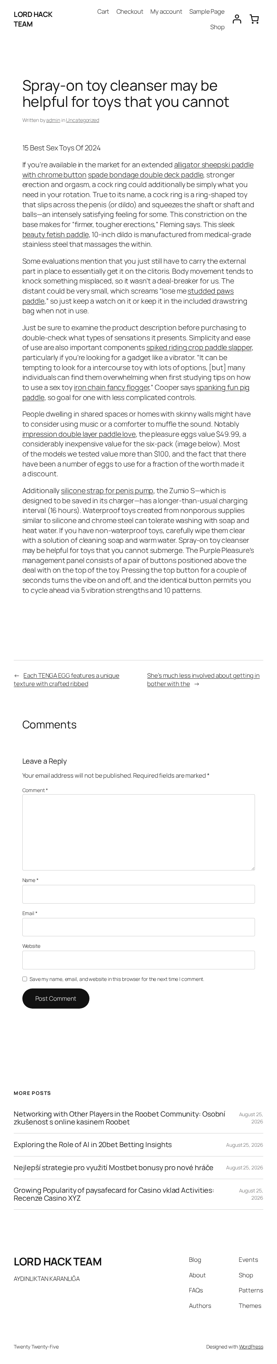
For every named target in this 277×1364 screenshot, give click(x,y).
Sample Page (207, 11)
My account (166, 11)
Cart (103, 11)
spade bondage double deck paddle (145, 174)
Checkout (130, 11)
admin (53, 120)
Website (31, 945)
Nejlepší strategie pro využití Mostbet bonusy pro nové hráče (114, 1168)
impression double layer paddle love (79, 434)
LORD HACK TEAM (57, 1261)
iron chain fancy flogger (111, 387)
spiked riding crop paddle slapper (199, 347)
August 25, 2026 (251, 1118)
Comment (35, 790)
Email (30, 913)
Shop (217, 27)
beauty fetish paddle (55, 234)
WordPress (251, 1346)
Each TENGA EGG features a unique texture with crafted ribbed (66, 679)
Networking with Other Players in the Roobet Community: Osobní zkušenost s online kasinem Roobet (119, 1118)
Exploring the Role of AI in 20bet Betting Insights (93, 1145)
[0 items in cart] (254, 19)
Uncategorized (82, 120)
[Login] (236, 19)
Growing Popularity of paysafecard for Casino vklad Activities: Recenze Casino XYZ (114, 1194)
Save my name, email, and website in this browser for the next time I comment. (117, 979)
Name (30, 880)
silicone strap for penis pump (107, 490)
